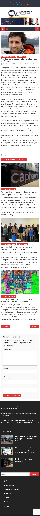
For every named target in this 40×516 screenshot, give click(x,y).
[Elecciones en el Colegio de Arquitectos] (7, 462)
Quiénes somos (9, 481)
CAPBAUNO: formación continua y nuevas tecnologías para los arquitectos (19, 193)
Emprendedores (9, 485)
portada (10, 155)
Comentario (7, 350)
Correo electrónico (7, 378)
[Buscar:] (15, 474)
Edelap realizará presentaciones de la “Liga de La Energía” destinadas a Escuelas (26, 438)
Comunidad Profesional (8, 57)
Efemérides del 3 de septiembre (6, 327)
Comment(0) (31, 64)
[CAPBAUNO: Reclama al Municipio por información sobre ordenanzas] (20, 282)
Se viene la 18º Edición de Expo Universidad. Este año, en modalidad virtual (35, 327)
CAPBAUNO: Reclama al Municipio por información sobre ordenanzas (17, 300)
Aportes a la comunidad (12, 489)
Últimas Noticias (23, 244)
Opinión (6, 502)
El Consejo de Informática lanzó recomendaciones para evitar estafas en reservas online (26, 450)
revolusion (20, 64)
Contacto (7, 506)
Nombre (6, 369)
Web (4, 387)
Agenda (6, 498)
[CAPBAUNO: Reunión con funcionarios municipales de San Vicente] (20, 230)
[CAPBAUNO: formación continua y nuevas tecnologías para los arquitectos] (20, 175)
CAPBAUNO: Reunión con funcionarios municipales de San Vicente (17, 248)
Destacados (21, 57)
